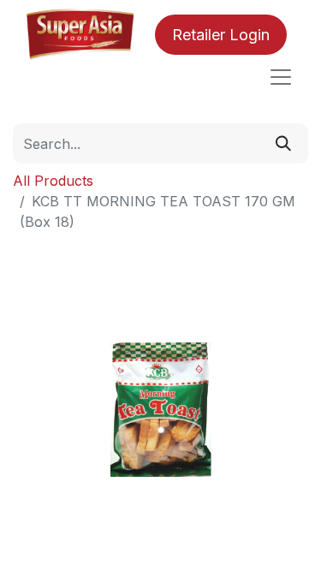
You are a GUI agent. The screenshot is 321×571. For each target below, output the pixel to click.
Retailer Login (221, 35)
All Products (53, 180)
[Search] (283, 143)
